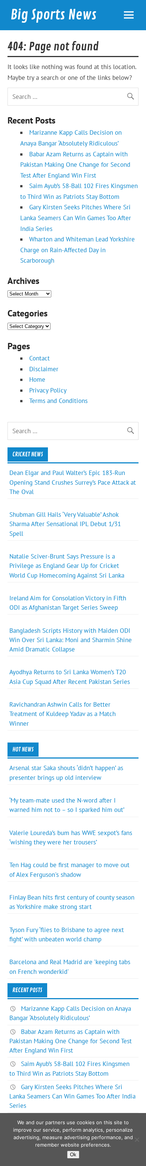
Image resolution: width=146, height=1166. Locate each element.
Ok (73, 1154)
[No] (136, 1139)
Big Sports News (53, 15)
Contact (39, 358)
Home (37, 379)
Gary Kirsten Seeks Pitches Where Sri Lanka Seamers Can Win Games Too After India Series (75, 217)
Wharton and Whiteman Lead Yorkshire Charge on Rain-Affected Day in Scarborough (77, 250)
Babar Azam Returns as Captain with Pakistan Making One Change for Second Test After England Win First (75, 164)
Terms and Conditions (58, 401)
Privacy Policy (48, 390)
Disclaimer (43, 369)
